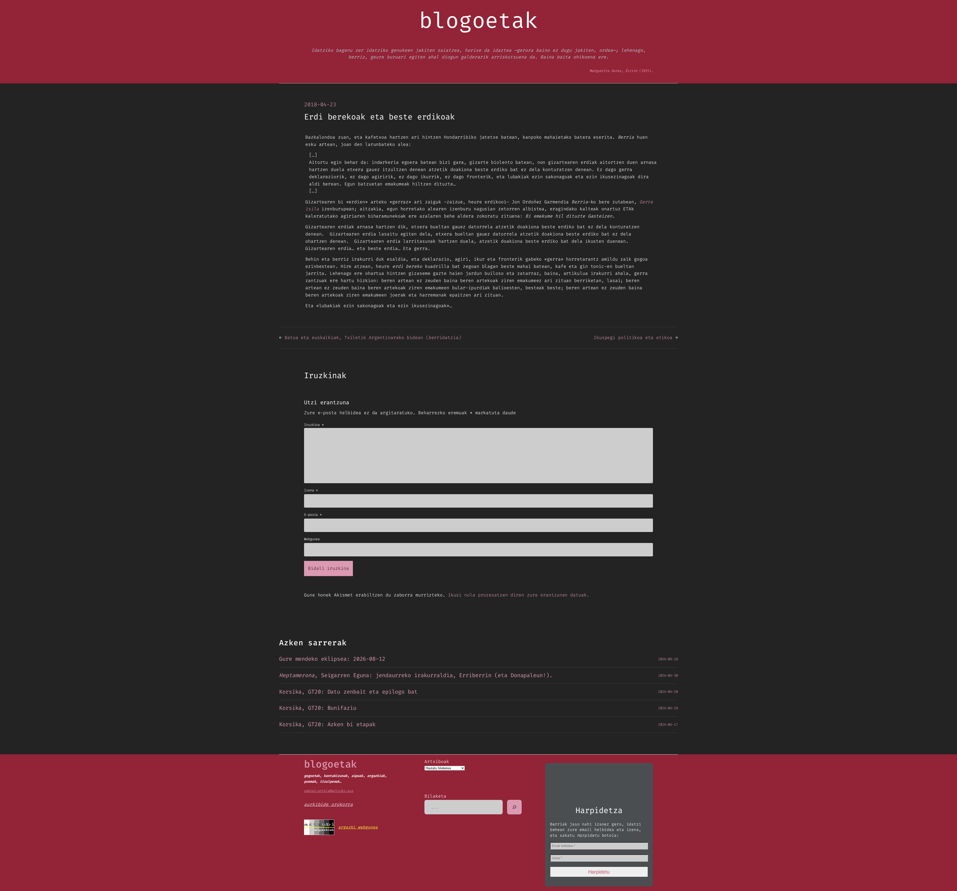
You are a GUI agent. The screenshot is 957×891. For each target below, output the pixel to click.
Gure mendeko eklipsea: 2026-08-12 (332, 659)
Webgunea (312, 539)
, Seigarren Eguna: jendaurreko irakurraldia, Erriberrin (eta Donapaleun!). (416, 675)
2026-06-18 (668, 708)
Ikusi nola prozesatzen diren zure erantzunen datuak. (518, 595)
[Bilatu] (514, 807)
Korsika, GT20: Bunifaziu (317, 708)
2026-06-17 (668, 724)
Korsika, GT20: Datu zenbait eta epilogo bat (348, 692)
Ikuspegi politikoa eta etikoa (633, 338)
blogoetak (330, 764)
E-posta (313, 514)
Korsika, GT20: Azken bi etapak (327, 724)
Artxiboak (436, 762)
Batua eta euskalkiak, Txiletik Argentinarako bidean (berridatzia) (373, 338)
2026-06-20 (668, 691)
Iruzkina (314, 424)
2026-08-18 (668, 659)
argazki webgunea (358, 827)
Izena (311, 490)
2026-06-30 (668, 675)
